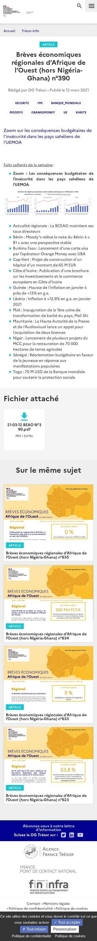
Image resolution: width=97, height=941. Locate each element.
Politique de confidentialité (31, 908)
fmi (40, 103)
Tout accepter (68, 922)
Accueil (9, 30)
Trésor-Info (30, 30)
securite (22, 103)
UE (65, 112)
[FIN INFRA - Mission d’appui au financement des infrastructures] (48, 886)
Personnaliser (65, 929)
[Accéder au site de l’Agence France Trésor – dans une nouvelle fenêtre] (48, 851)
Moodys (16, 112)
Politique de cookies (72, 908)
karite (81, 112)
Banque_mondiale (66, 103)
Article (48, 44)
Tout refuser (35, 929)
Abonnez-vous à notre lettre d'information (48, 827)
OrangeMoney (43, 112)
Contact (33, 903)
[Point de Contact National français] (48, 868)
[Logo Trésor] (42, 13)
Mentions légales (56, 903)
